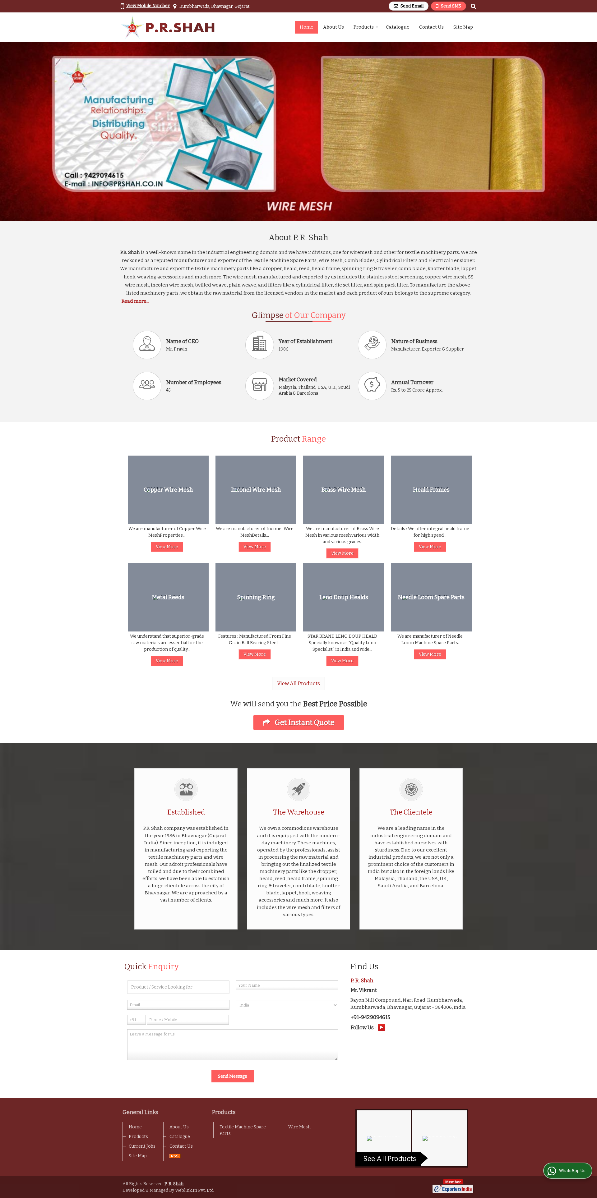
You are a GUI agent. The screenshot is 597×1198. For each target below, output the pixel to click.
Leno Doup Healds (343, 597)
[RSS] (175, 1156)
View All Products (298, 683)
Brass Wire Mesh (344, 490)
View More (167, 546)
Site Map (463, 27)
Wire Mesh (299, 1127)
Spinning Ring (256, 597)
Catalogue (398, 27)
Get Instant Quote (304, 722)
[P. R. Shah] (168, 27)
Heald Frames (431, 490)
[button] (148, 5)
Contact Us (431, 27)
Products (364, 27)
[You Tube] (381, 1027)
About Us (333, 27)
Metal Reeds (168, 597)
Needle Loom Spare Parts (431, 597)
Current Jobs (142, 1146)
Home (306, 27)
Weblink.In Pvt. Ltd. (195, 1190)
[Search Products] (472, 6)
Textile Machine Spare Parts (243, 1130)
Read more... (135, 301)
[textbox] (178, 987)
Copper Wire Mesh (168, 490)
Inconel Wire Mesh (256, 490)
